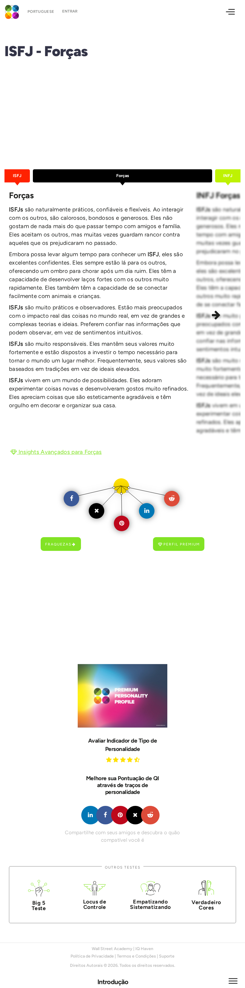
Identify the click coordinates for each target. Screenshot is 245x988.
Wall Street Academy (112, 948)
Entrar (69, 11)
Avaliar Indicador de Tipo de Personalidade (122, 744)
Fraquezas (58, 544)
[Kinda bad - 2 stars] (116, 759)
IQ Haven (144, 948)
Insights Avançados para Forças (59, 451)
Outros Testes (122, 867)
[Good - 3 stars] (123, 759)
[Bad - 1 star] (109, 759)
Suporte (166, 956)
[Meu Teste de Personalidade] (10, 11)
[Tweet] (135, 815)
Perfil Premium (181, 544)
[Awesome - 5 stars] (137, 759)
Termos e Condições (136, 956)
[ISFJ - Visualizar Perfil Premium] (122, 695)
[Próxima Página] (217, 316)
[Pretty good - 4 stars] (130, 759)
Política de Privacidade (92, 956)
